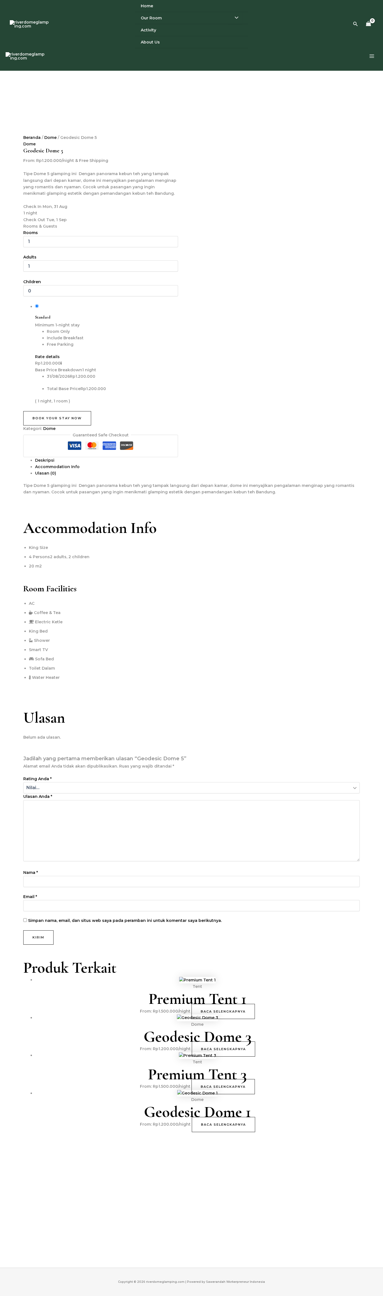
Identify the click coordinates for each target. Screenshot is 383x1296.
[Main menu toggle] (371, 56)
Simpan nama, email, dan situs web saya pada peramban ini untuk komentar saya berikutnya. (125, 920)
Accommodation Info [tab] (57, 466)
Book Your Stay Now (57, 418)
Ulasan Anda (37, 796)
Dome (50, 137)
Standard (42, 317)
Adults (29, 257)
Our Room (151, 17)
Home (147, 5)
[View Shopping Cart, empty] (368, 24)
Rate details (47, 356)
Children (32, 281)
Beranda (32, 137)
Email (30, 896)
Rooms (30, 232)
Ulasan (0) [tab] (45, 473)
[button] (355, 24)
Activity (148, 30)
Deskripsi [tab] (44, 460)
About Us (150, 42)
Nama (30, 872)
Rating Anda (37, 778)
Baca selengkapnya (223, 1011)
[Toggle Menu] (235, 18)
